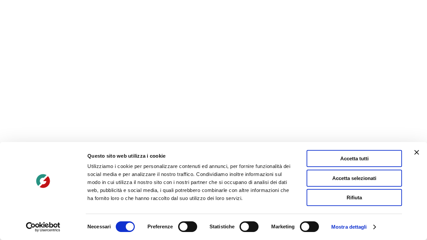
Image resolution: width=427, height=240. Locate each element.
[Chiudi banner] (416, 152)
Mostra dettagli (349, 227)
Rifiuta (354, 197)
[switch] (187, 226)
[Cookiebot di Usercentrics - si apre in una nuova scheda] (43, 227)
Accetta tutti (354, 158)
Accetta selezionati (354, 178)
